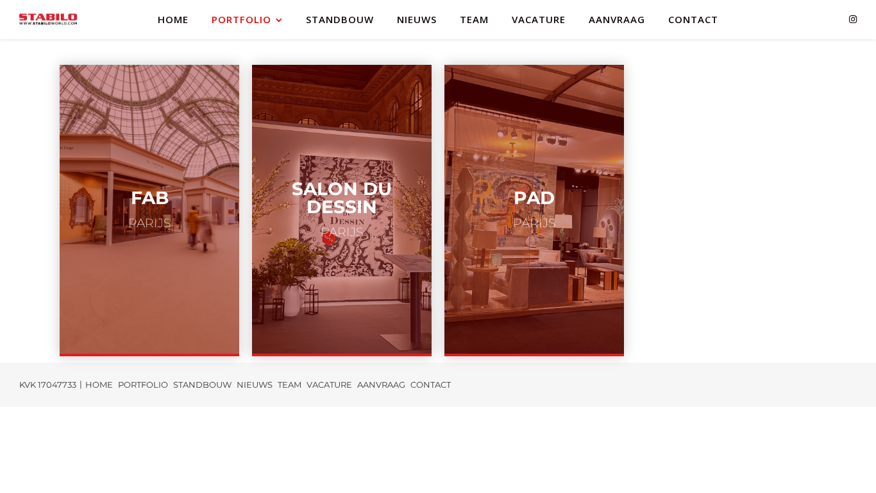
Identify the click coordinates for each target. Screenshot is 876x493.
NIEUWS (417, 19)
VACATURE (539, 19)
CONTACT (693, 19)
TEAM (474, 19)
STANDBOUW (340, 19)
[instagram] (853, 19)
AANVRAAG (617, 19)
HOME (173, 19)
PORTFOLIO (241, 19)
